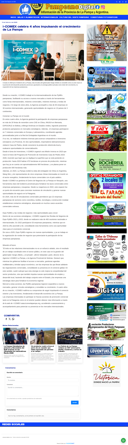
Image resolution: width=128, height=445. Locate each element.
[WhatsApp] (119, 1)
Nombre (9, 377)
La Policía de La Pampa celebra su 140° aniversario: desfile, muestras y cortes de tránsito (69, 348)
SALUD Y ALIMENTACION (28, 17)
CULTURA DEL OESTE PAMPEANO (74, 17)
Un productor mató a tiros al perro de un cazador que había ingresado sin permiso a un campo (42, 348)
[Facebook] (122, 1)
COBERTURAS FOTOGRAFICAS (103, 17)
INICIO (13, 17)
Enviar (75, 402)
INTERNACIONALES (49, 17)
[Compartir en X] (9, 319)
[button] (116, 1)
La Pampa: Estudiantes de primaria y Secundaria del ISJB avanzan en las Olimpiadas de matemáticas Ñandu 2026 (15, 349)
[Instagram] (125, 1)
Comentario (10, 384)
